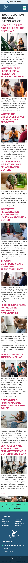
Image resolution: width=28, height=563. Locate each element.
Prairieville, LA (18, 521)
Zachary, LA (18, 525)
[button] (24, 8)
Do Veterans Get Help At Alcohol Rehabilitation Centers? (11, 165)
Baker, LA (4, 520)
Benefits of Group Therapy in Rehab (12, 355)
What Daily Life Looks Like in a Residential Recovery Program (13, 72)
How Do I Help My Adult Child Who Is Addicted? (12, 28)
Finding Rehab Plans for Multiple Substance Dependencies (13, 309)
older (3, 493)
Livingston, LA (5, 525)
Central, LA (5, 523)
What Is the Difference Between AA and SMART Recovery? (13, 118)
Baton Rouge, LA (6, 521)
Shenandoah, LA (19, 523)
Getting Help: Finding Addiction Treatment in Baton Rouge (13, 404)
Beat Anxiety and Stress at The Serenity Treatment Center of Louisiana (13, 449)
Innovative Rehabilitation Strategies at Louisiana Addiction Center (13, 214)
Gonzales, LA (18, 520)
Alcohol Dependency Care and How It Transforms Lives (12, 265)
